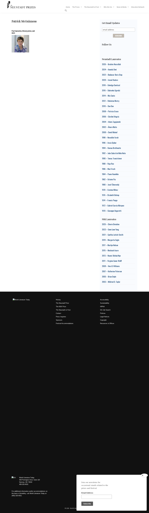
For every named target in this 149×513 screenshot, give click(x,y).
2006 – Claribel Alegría (110, 116)
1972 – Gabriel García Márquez (113, 205)
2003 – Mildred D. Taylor (111, 281)
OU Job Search (105, 310)
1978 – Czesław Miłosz (110, 189)
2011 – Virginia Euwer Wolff (112, 261)
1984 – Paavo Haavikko (110, 174)
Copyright (103, 320)
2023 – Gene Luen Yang (110, 229)
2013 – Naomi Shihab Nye (111, 255)
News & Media (122, 7)
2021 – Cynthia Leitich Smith (112, 234)
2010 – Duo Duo (108, 106)
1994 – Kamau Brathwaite (111, 148)
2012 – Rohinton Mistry (110, 101)
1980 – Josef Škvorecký (110, 184)
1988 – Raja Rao (108, 163)
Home (68, 7)
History (58, 300)
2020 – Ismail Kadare (110, 80)
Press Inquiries (61, 317)
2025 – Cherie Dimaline (110, 224)
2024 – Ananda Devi (109, 69)
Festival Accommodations (64, 323)
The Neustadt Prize (62, 303)
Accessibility (104, 300)
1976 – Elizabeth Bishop (110, 195)
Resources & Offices (107, 323)
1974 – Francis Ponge (109, 200)
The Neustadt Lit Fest (91, 7)
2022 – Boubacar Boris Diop (112, 74)
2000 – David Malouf (109, 132)
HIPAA (102, 306)
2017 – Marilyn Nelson (110, 245)
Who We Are (108, 7)
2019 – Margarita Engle (110, 240)
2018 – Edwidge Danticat (111, 85)
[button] (66, 11)
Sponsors (59, 320)
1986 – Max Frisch (108, 169)
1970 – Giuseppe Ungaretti (111, 210)
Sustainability (104, 303)
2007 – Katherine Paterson (112, 271)
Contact (58, 313)
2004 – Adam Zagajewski (111, 121)
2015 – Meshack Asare (110, 250)
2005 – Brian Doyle (109, 276)
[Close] (144, 475)
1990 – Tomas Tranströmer (112, 158)
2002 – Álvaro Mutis (109, 127)
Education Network (137, 7)
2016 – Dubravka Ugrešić (111, 90)
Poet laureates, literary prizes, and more (23, 32)
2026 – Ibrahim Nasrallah (111, 64)
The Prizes (76, 7)
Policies (102, 313)
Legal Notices (104, 317)
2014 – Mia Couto (108, 95)
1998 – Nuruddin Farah (110, 137)
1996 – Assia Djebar (109, 142)
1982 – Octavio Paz (109, 179)
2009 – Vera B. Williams (111, 266)
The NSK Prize (61, 306)
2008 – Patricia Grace (110, 111)
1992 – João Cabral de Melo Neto (114, 153)
